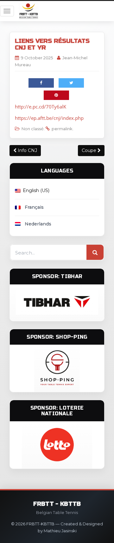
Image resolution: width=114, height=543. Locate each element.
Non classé (33, 128)
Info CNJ (26, 150)
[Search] (95, 252)
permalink (62, 128)
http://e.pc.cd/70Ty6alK (40, 106)
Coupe (90, 150)
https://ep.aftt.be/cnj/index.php (49, 118)
